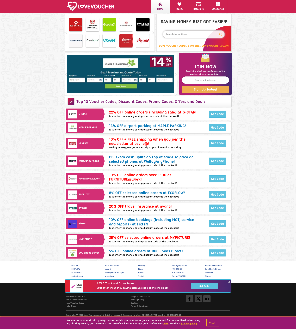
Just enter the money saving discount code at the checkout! (132, 287)
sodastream (77, 276)
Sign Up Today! (205, 89)
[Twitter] (198, 298)
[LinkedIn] (207, 298)
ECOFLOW (75, 269)
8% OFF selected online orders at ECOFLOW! (147, 192)
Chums (208, 276)
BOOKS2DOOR (178, 272)
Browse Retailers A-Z (75, 296)
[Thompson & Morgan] (92, 25)
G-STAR (74, 265)
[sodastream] (75, 41)
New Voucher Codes (75, 303)
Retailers (198, 8)
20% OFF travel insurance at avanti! (140, 206)
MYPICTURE (177, 269)
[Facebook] (189, 298)
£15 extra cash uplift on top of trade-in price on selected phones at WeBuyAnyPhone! (151, 159)
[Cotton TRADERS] (126, 41)
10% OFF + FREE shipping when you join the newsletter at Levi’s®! (147, 141)
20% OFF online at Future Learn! (115, 283)
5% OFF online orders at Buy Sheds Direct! (146, 251)
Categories (218, 8)
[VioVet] (109, 41)
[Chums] (143, 41)
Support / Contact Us (140, 296)
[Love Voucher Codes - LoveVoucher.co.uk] (92, 6)
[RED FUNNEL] (75, 25)
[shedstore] (92, 41)
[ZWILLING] (143, 25)
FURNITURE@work (213, 265)
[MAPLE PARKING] (120, 74)
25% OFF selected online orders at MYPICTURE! (149, 237)
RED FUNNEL (77, 272)
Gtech (141, 272)
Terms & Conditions (140, 306)
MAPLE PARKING (112, 265)
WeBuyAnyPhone (179, 265)
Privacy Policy (137, 299)
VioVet (141, 276)
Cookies (134, 303)
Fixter (141, 269)
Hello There (71, 306)
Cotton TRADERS (179, 276)
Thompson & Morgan (114, 272)
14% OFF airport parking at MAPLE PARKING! (147, 125)
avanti (108, 269)
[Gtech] (109, 25)
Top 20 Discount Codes (76, 299)
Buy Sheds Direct (213, 269)
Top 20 (179, 8)
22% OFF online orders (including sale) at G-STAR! (152, 112)
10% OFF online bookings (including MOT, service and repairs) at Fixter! (151, 221)
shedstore (109, 276)
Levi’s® (141, 265)
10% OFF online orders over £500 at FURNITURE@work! (140, 177)
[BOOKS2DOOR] (126, 25)
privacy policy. (189, 323)
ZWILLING (209, 272)
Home (160, 8)
